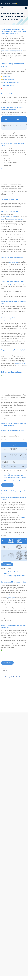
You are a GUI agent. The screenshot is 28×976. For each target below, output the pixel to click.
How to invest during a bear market (12, 577)
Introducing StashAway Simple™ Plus (13, 475)
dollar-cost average (5, 594)
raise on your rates (13, 262)
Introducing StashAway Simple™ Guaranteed (15, 477)
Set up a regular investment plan (10, 88)
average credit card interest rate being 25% (11, 219)
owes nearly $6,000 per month (8, 216)
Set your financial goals (8, 85)
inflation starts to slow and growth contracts (11, 50)
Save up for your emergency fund (11, 82)
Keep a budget (6, 76)
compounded (22, 517)
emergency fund (7, 284)
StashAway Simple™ (20, 363)
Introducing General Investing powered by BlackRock (14, 572)
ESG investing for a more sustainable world (14, 575)
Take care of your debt (8, 79)
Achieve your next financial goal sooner (13, 480)
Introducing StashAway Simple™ (12, 474)
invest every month (10, 597)
